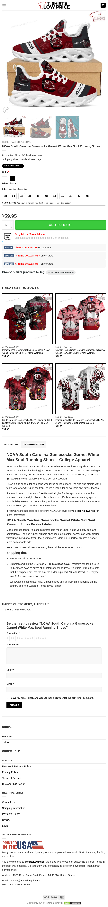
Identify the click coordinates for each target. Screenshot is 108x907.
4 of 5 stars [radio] (29, 638)
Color (5, 172)
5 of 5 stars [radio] (40, 638)
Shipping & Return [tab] (33, 444)
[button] (4, 5)
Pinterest (7, 736)
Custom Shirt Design (13, 784)
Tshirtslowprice (85, 510)
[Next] (100, 62)
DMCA (6, 819)
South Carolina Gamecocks (61, 272)
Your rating (13, 633)
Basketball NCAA (21, 142)
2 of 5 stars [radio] (12, 638)
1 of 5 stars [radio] (7, 638)
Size (4, 189)
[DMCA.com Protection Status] (72, 903)
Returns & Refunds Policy (16, 766)
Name (10, 669)
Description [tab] (11, 444)
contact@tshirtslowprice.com (26, 880)
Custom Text (9, 202)
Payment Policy (11, 814)
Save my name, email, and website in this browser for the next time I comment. (52, 698)
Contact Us (8, 802)
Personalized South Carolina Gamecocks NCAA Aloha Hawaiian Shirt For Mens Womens (26, 351)
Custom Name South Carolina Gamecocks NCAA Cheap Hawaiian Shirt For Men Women (80, 351)
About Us (7, 760)
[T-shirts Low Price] (54, 5)
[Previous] (7, 62)
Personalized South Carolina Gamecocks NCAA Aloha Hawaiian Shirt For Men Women (79, 421)
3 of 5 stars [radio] (19, 638)
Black (13, 183)
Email (10, 684)
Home (5, 142)
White (5, 183)
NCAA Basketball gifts (49, 493)
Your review (13, 644)
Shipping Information (13, 808)
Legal (5, 825)
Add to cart (60, 225)
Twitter (6, 742)
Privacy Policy (10, 772)
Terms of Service (11, 778)
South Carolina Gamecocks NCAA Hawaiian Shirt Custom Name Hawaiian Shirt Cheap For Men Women (27, 423)
